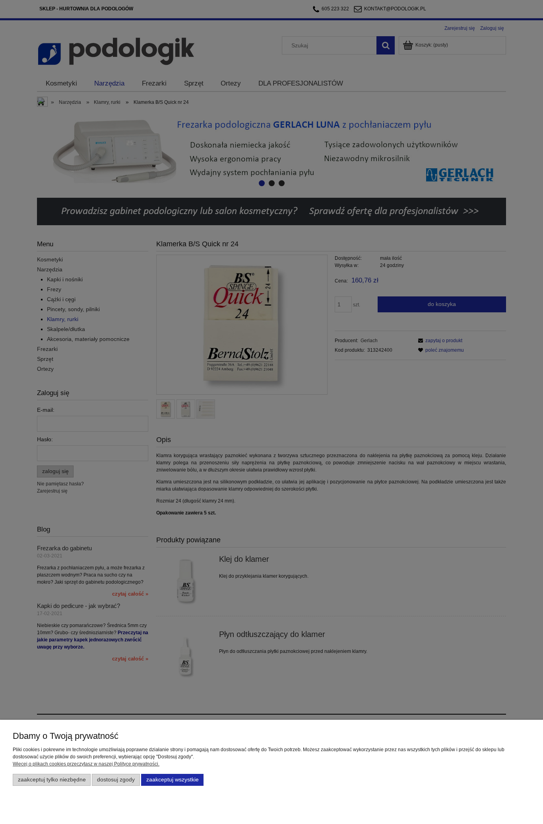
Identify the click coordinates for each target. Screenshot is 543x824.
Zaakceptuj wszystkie (172, 780)
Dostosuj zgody (116, 780)
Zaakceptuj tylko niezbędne (52, 780)
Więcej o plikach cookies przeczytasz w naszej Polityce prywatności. (86, 764)
